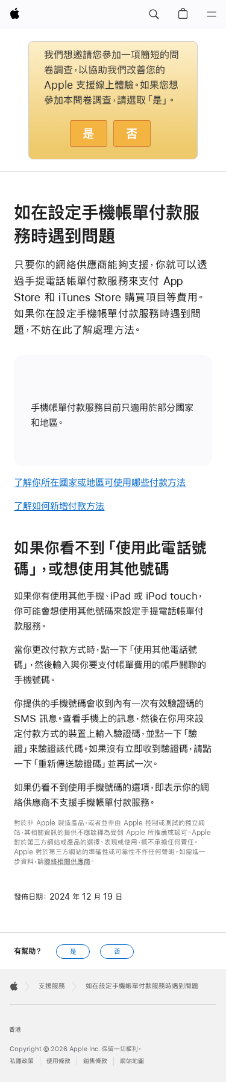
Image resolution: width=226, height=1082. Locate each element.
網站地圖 (132, 1061)
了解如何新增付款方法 (59, 506)
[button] (153, 14)
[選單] (211, 14)
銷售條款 (95, 1061)
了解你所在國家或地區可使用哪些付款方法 (100, 482)
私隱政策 (22, 1061)
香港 (15, 1029)
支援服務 (52, 986)
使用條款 (58, 1061)
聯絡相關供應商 (67, 861)
